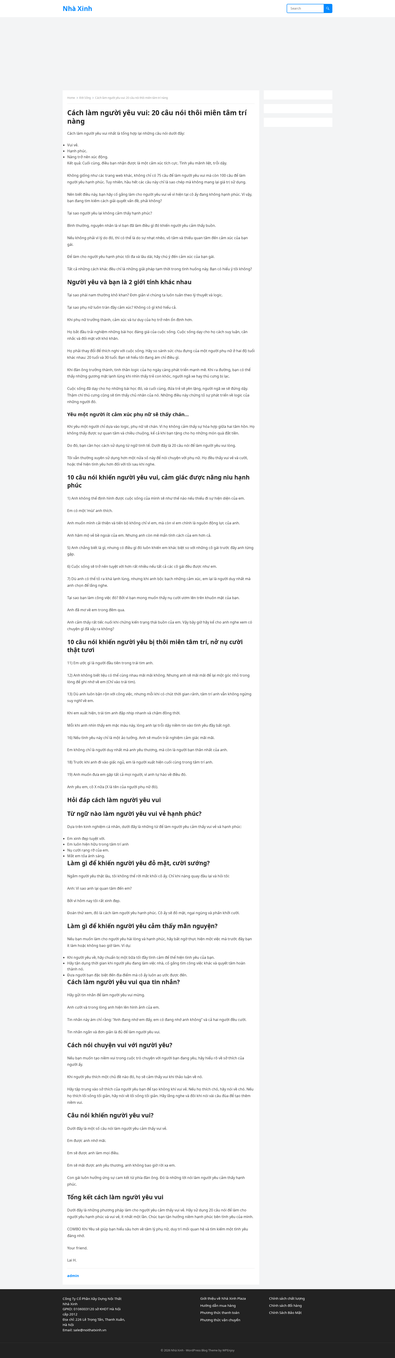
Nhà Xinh (77, 8)
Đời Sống (85, 98)
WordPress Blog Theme (202, 1350)
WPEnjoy (228, 1350)
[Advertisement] (197, 51)
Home (71, 98)
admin (73, 1275)
